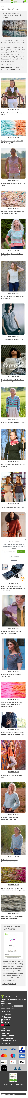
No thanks (14, 560)
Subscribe (21, 552)
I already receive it (14, 556)
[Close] (26, 540)
